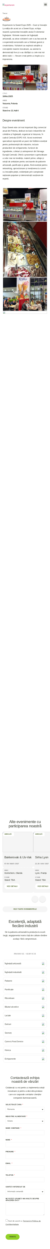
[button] (45, 4)
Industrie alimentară (16, 1116)
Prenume (10, 1152)
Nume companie (13, 1128)
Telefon (10, 1175)
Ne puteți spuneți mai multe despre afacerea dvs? (22, 1199)
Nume (8, 1140)
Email (8, 1163)
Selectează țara (14, 1105)
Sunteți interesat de (15, 1187)
